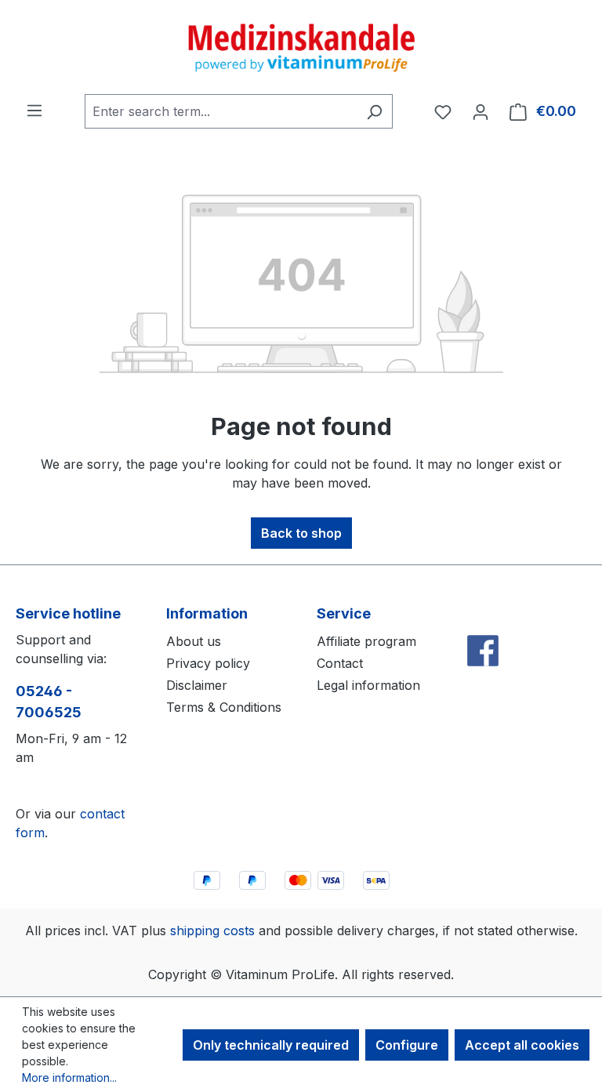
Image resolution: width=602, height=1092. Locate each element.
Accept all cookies (522, 1045)
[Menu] (34, 109)
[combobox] (221, 111)
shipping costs (212, 930)
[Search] (374, 111)
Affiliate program (366, 641)
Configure (406, 1045)
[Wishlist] (443, 111)
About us (193, 641)
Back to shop (301, 533)
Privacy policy (208, 663)
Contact (340, 663)
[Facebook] (483, 616)
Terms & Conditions (223, 707)
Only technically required (271, 1045)
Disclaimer (196, 685)
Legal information (368, 685)
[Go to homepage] (301, 47)
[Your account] (480, 111)
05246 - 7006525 (49, 701)
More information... (69, 1077)
